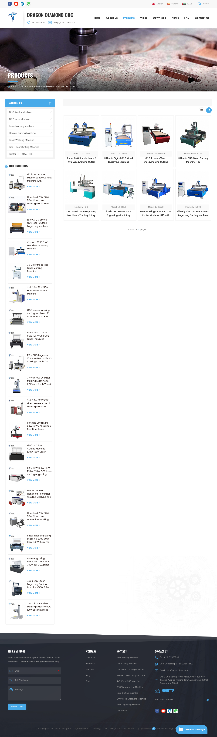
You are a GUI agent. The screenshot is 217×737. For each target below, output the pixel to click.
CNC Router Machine (30, 86)
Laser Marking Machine (21, 126)
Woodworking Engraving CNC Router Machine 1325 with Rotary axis (156, 214)
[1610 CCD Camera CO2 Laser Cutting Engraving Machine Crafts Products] (17, 227)
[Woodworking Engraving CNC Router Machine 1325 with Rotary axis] (156, 187)
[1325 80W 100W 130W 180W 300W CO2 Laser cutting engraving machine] (17, 475)
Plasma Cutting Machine (22, 133)
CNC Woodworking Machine (130, 687)
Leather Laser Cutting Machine (131, 675)
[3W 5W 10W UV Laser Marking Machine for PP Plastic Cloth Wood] (17, 385)
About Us (112, 18)
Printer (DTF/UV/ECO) (21, 154)
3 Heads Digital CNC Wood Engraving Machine (118, 160)
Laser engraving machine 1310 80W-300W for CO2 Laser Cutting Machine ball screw (38, 561)
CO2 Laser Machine (19, 119)
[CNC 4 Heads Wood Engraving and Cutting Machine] (156, 133)
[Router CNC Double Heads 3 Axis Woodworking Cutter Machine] (81, 133)
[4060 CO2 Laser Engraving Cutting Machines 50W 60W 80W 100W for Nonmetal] (17, 588)
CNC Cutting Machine (127, 663)
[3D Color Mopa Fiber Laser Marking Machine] (17, 272)
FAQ (187, 18)
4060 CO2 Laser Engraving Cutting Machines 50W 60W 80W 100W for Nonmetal (38, 584)
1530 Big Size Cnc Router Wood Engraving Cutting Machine (193, 213)
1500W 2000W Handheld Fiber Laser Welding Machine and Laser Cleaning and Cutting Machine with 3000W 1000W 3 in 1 (39, 494)
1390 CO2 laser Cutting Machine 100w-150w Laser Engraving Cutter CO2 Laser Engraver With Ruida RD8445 (39, 449)
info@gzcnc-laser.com (64, 22)
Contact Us (202, 18)
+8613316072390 (185, 663)
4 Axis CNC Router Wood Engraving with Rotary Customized (119, 214)
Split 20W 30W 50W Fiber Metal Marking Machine (37, 290)
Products (129, 18)
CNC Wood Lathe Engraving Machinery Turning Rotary (81, 213)
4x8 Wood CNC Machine (128, 681)
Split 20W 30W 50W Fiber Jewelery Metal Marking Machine (38, 403)
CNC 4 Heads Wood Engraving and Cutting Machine (156, 160)
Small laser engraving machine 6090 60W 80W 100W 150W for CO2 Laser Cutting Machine (39, 539)
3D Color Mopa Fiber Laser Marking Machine (38, 268)
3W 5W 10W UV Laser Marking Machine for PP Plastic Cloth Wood (39, 381)
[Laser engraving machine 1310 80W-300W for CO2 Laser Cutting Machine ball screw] (17, 566)
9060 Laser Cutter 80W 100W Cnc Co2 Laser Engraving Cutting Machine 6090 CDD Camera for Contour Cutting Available (39, 336)
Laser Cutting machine (127, 693)
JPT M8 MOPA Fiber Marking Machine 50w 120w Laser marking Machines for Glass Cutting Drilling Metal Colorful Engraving (39, 607)
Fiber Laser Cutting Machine (24, 147)
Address (90, 669)
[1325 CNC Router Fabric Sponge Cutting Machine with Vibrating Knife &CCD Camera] (17, 182)
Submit (15, 706)
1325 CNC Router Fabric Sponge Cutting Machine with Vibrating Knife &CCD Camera (39, 178)
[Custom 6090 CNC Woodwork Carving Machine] (17, 249)
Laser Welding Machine (21, 140)
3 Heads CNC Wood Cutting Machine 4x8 (193, 160)
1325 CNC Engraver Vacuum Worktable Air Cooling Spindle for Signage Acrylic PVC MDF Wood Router (39, 358)
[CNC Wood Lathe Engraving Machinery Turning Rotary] (81, 187)
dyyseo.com (146, 728)
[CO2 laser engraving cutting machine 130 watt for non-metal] (17, 317)
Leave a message (195, 729)
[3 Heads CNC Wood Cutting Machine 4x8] (193, 133)
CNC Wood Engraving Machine (131, 698)
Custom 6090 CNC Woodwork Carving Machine (37, 245)
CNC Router (122, 710)
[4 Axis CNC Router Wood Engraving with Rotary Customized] (118, 187)
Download (159, 18)
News (175, 18)
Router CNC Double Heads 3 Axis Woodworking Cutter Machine (81, 160)
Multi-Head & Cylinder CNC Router (59, 86)
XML (88, 681)
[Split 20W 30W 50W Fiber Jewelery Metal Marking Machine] (17, 407)
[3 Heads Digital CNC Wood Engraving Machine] (118, 133)
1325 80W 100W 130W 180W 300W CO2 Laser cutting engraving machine (39, 471)
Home (97, 18)
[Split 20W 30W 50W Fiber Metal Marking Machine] (17, 295)
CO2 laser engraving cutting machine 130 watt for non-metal (38, 313)
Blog (88, 675)
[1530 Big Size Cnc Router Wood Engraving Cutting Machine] (193, 187)
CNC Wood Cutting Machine (130, 669)
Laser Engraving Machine (128, 704)
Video (144, 18)
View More (81, 222)
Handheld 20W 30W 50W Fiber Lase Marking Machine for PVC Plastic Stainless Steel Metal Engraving (39, 200)
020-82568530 (39, 22)
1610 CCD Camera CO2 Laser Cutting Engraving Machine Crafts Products (37, 223)
